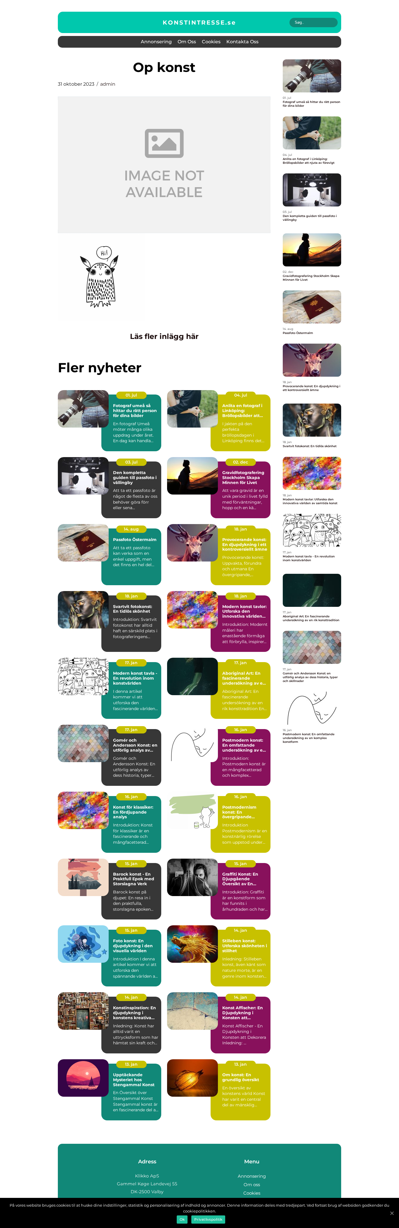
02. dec (240, 462)
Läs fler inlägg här (164, 336)
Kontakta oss (242, 41)
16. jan (240, 729)
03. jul (131, 462)
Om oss (187, 41)
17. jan (131, 662)
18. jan (240, 529)
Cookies (211, 41)
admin (107, 84)
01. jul (131, 395)
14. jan (240, 930)
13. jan (131, 1064)
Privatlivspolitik (208, 1219)
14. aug (131, 529)
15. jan (131, 863)
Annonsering (156, 41)
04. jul (240, 395)
